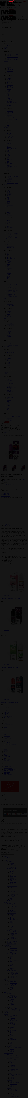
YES (1, 12)
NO (1, 14)
